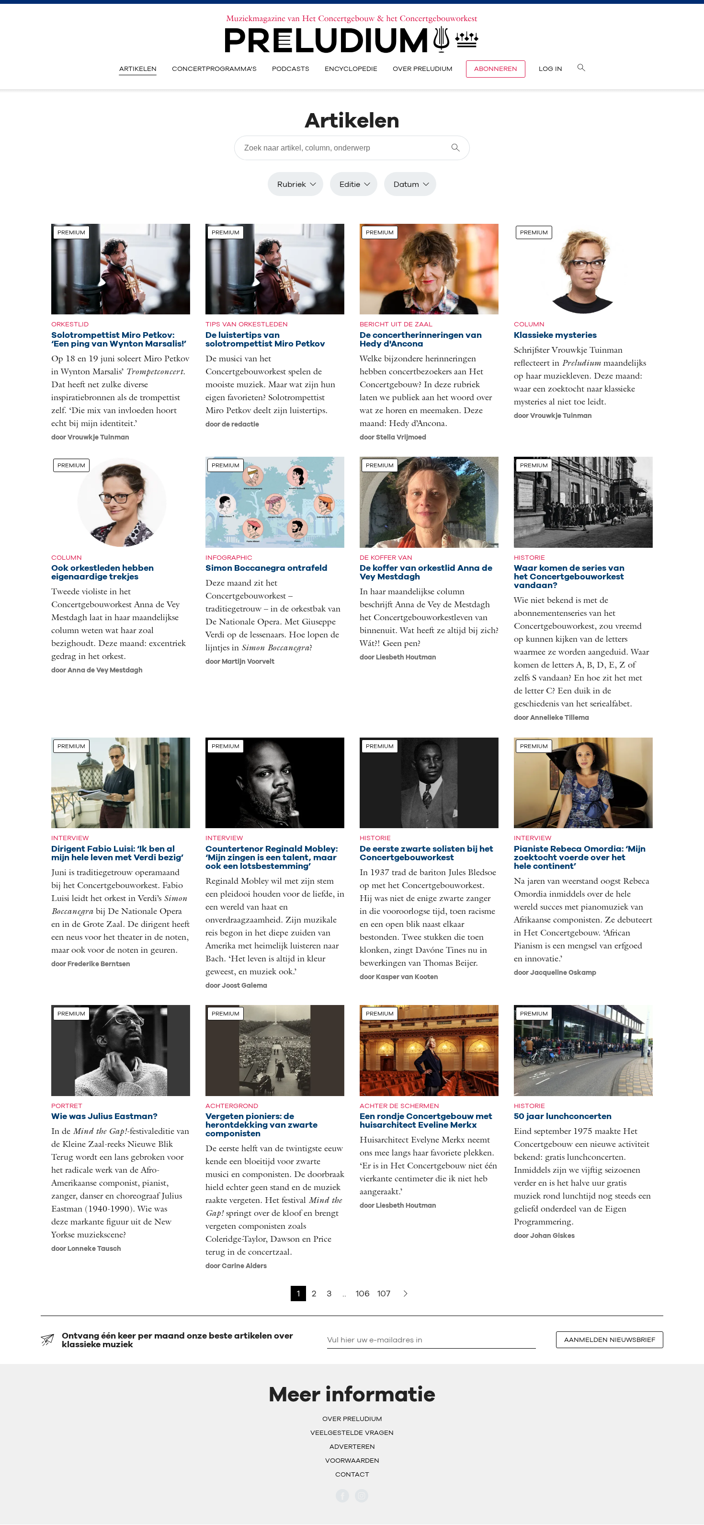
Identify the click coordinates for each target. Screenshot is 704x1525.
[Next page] (405, 1293)
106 (363, 1293)
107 (383, 1293)
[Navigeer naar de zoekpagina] (581, 69)
